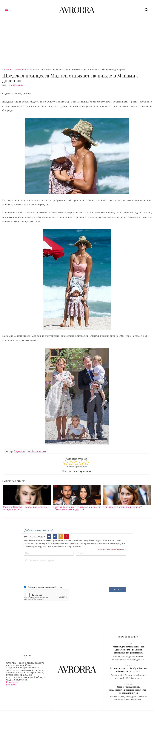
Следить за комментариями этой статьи (45, 587)
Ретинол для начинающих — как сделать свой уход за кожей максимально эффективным (128, 650)
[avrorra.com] (77, 10)
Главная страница (13, 69)
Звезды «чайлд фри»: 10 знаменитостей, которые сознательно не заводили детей (128, 690)
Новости (32, 69)
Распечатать (38, 451)
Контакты (12, 681)
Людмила (18, 85)
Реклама (11, 684)
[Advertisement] (77, 42)
